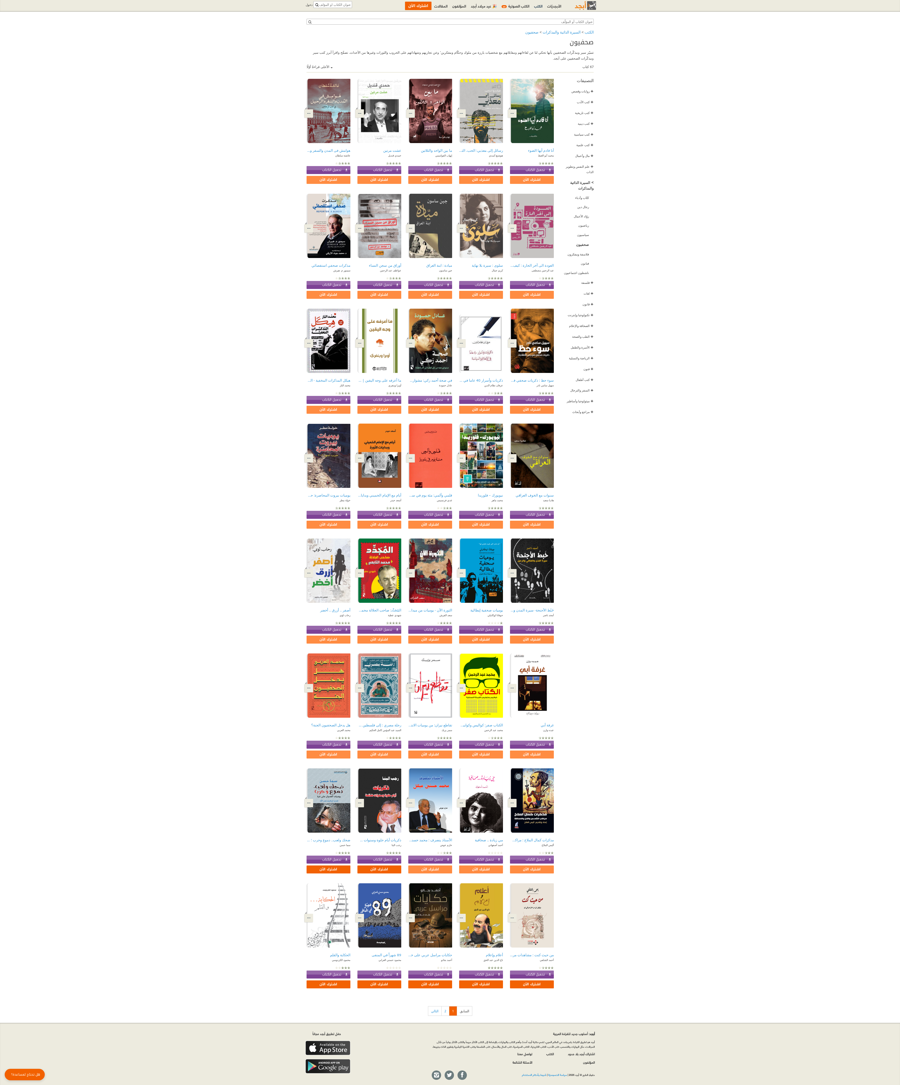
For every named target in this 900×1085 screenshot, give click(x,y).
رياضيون (583, 225)
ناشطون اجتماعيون (576, 273)
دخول (309, 5)
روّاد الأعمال (581, 216)
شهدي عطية (394, 615)
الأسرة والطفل (582, 347)
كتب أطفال (584, 380)
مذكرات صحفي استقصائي (330, 265)
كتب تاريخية (584, 113)
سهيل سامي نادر (545, 385)
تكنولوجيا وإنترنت (580, 315)
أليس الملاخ (548, 845)
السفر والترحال (581, 390)
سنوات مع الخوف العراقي (535, 495)
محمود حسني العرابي (390, 960)
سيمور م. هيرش (341, 270)
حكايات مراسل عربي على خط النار (430, 954)
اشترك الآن (532, 180)
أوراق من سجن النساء (385, 265)
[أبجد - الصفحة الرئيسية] (579, 5)
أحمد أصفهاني (495, 845)
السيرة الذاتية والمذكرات (562, 32)
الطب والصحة (582, 336)
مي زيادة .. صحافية (489, 840)
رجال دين (583, 207)
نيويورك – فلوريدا (490, 495)
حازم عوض (446, 845)
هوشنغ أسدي (496, 155)
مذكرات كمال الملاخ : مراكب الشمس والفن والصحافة (532, 840)
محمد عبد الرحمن (493, 730)
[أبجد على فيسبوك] (462, 1075)
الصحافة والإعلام (581, 326)
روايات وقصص (582, 91)
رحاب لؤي (345, 615)
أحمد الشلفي (547, 960)
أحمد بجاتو (446, 960)
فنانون (585, 263)
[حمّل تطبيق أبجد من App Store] (327, 1048)
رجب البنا (396, 845)
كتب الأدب (585, 102)
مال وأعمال (584, 156)
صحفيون (532, 32)
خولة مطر (345, 500)
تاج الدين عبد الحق (493, 960)
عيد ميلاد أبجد (484, 5)
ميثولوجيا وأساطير (580, 401)
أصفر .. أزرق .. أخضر (335, 610)
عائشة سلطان (342, 155)
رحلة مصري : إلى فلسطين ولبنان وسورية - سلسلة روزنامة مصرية (379, 725)
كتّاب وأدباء (582, 198)
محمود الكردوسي (341, 960)
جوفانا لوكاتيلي (495, 615)
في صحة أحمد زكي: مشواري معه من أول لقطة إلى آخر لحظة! (430, 380)
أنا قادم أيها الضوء (541, 150)
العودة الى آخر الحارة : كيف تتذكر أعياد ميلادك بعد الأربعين (532, 265)
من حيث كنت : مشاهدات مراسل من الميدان (532, 954)
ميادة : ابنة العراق (439, 265)
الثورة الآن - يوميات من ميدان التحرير (430, 610)
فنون (588, 369)
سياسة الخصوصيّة (557, 1074)
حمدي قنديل (394, 155)
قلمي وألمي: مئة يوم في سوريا (430, 495)
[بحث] (309, 22)
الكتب (589, 32)
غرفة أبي (547, 725)
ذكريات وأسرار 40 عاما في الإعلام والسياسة (481, 380)
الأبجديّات (554, 5)
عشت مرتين (392, 150)
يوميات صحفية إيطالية (486, 610)
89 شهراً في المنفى (386, 954)
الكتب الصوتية (516, 5)
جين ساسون (445, 270)
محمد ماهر (497, 500)
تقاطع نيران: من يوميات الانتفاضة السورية (430, 725)
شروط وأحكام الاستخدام (534, 1074)
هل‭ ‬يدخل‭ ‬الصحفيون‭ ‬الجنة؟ (330, 725)
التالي (435, 1011)
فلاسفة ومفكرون (578, 254)
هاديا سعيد (548, 500)
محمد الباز (345, 385)
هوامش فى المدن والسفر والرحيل (328, 150)
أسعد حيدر (395, 500)
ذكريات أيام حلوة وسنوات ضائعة (379, 840)
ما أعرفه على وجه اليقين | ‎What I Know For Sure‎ (379, 380)
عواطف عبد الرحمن (390, 270)
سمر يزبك (447, 730)
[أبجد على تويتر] (449, 1075)
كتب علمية (584, 145)
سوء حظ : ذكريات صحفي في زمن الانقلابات (532, 380)
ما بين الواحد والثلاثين (436, 150)
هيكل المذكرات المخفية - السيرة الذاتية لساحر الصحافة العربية (328, 380)
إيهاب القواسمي (443, 155)
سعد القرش (445, 615)
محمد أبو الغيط (546, 155)
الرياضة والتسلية (581, 358)
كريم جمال (497, 270)
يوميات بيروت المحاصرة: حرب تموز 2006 (328, 495)
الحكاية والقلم (340, 954)
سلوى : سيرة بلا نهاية (487, 265)
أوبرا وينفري (394, 385)
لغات (588, 293)
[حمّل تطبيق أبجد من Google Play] (327, 1066)
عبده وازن (548, 730)
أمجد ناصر (548, 615)
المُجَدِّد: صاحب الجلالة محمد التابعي (379, 610)
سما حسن (345, 845)
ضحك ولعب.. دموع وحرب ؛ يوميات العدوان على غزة (328, 840)
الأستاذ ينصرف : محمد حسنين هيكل (430, 840)
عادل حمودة (445, 385)
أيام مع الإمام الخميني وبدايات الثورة (379, 495)
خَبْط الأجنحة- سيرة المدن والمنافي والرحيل (532, 610)
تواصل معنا (524, 1054)
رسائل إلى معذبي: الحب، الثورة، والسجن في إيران (481, 150)
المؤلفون (459, 5)
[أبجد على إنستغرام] (436, 1075)
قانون (587, 304)
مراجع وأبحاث (582, 412)
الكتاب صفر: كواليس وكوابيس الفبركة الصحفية (481, 725)
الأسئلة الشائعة (522, 1062)
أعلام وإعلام (494, 954)
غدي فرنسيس (444, 500)
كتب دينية (585, 123)
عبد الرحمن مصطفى (543, 270)
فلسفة (587, 283)
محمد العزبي (343, 730)
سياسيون (583, 235)
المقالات (441, 5)
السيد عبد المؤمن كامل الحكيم (385, 730)
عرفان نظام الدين (493, 385)
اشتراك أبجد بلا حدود (581, 1054)
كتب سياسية (583, 134)
